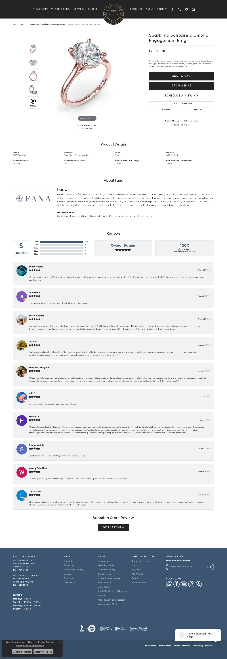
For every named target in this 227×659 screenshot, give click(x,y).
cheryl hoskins (36, 316)
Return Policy (150, 646)
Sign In (135, 566)
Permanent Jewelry (73, 570)
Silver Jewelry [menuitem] (104, 587)
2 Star (36, 251)
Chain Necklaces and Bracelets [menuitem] (113, 591)
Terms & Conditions (182, 646)
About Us (68, 561)
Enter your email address (178, 561)
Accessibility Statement (202, 646)
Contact (162, 9)
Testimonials (70, 583)
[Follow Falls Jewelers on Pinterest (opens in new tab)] (191, 584)
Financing (69, 566)
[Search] (179, 9)
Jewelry (79, 9)
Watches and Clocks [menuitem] (108, 604)
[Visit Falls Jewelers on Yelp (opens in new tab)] (199, 584)
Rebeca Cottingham (39, 368)
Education (69, 578)
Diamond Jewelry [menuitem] (106, 570)
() (86, 242)
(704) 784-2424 (86, 128)
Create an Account (141, 561)
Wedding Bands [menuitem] (106, 566)
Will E (32, 393)
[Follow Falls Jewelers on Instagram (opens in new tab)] (184, 584)
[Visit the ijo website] (121, 628)
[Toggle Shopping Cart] (193, 9)
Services (68, 574)
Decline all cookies (22, 652)
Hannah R (34, 417)
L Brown (33, 342)
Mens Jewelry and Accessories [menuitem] (113, 600)
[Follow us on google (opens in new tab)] (169, 584)
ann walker (35, 293)
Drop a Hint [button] (181, 85)
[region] (87, 75)
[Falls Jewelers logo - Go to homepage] (113, 14)
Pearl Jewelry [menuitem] (104, 583)
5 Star (36, 242)
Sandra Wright (37, 445)
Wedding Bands (61, 9)
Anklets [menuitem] (101, 596)
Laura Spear (35, 492)
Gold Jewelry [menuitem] (104, 574)
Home (15, 24)
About (150, 9)
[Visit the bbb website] (82, 628)
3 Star (36, 248)
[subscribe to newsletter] (209, 567)
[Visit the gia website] (106, 628)
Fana (117, 155)
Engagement (40, 9)
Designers (136, 9)
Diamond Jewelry (99, 216)
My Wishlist (137, 574)
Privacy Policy (165, 646)
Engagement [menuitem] (104, 561)
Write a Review (113, 527)
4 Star (36, 245)
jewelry (24, 24)
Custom (92, 9)
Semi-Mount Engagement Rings (53, 24)
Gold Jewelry (116, 216)
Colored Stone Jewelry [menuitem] (109, 578)
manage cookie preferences (30, 645)
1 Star (36, 254)
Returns (198, 110)
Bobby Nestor (36, 267)
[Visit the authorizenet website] (92, 628)
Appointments (139, 583)
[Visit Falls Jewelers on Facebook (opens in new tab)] (176, 584)
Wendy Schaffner (38, 468)
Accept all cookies (43, 652)
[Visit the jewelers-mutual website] (138, 628)
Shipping (165, 110)
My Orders (137, 570)
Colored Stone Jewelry (140, 216)
